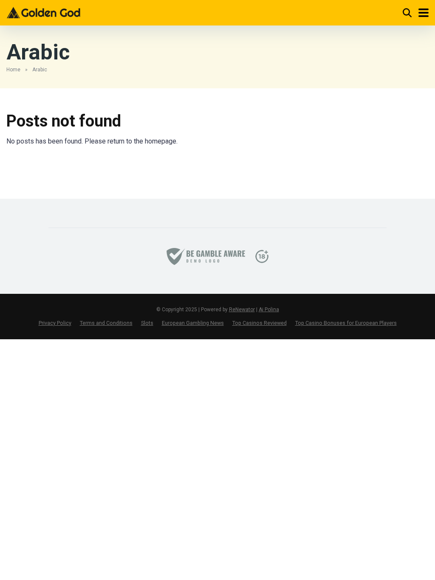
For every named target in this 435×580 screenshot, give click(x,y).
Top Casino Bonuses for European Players (346, 323)
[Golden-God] (43, 11)
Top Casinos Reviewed (259, 323)
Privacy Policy (55, 323)
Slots (147, 323)
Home (13, 70)
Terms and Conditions (106, 323)
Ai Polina (269, 310)
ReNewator (242, 310)
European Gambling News (193, 323)
